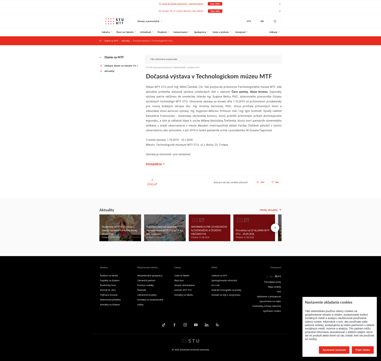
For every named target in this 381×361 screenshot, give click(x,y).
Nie (277, 182)
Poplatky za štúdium (110, 280)
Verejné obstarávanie (184, 285)
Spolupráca (200, 32)
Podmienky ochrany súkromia (266, 306)
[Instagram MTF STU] (185, 325)
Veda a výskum (221, 32)
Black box (179, 280)
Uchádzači (145, 32)
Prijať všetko (363, 350)
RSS (279, 291)
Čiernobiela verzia (272, 281)
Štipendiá (141, 290)
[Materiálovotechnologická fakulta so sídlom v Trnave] (114, 21)
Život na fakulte (125, 32)
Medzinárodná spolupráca (149, 275)
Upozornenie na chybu (270, 301)
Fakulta (106, 32)
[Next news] (275, 228)
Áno (262, 182)
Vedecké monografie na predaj (226, 290)
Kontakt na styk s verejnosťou (225, 294)
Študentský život (108, 285)
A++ (278, 276)
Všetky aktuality (269, 209)
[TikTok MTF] (163, 325)
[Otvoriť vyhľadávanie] (275, 21)
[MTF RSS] (217, 325)
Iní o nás (215, 285)
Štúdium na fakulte (109, 275)
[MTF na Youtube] (196, 325)
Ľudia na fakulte (181, 275)
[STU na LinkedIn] (206, 325)
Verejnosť (240, 32)
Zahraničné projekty (146, 294)
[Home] (100, 40)
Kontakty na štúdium (110, 304)
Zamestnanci (180, 32)
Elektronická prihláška (110, 299)
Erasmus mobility (145, 285)
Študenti (162, 32)
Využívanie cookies (272, 311)
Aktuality (126, 40)
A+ (271, 276)
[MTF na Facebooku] (174, 325)
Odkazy (273, 32)
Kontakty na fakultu (183, 294)
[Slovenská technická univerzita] (190, 340)
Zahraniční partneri (146, 280)
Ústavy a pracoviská (148, 21)
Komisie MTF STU (183, 290)
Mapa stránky (274, 286)
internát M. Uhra (108, 290)
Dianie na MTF (111, 40)
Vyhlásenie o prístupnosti (269, 296)
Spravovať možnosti (334, 350)
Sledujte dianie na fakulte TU (120, 65)
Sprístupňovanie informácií (224, 280)
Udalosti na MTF (219, 275)
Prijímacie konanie (109, 294)
